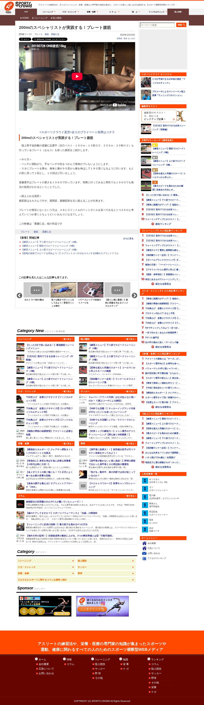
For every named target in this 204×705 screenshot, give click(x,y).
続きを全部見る (163, 284)
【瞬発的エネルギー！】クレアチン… (162, 392)
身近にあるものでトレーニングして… (162, 279)
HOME (25, 18)
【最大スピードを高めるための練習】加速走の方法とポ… (167, 188)
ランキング (157, 659)
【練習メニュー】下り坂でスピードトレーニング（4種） (49, 242)
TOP (26, 12)
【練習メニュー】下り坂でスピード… (162, 200)
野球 (153, 678)
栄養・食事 (91, 12)
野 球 (98, 673)
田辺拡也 (158, 513)
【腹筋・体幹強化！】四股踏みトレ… (162, 274)
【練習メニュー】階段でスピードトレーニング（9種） (48, 245)
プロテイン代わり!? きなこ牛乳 (160, 313)
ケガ (153, 691)
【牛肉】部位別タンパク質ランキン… (162, 388)
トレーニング (48, 12)
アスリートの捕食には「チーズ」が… (162, 359)
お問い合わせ (154, 553)
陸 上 (134, 12)
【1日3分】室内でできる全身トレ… (161, 209)
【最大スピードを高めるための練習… (162, 433)
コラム (113, 12)
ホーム (42, 659)
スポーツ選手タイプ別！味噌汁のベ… (162, 397)
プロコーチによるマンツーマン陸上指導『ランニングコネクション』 (168, 93)
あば (154, 529)
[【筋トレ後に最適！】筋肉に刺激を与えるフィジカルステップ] (117, 294)
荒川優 (164, 497)
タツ (158, 489)
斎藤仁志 (55, 34)
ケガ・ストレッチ (69, 12)
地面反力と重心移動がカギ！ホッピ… (162, 462)
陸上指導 (178, 12)
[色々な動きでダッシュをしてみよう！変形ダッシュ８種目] (63, 294)
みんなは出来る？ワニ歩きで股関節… (162, 452)
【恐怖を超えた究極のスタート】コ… (162, 428)
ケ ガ (126, 668)
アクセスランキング (157, 558)
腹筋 (47, 34)
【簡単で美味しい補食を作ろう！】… (162, 383)
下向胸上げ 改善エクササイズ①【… (162, 318)
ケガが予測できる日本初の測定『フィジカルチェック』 (168, 81)
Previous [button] (17, 294)
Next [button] (133, 294)
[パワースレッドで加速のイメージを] (90, 294)
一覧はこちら (46, 561)
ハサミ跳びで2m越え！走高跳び (160, 457)
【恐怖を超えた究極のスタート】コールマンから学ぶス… (168, 175)
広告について (154, 548)
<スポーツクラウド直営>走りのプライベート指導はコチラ (77, 132)
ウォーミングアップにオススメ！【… (162, 219)
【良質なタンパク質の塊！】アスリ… (162, 402)
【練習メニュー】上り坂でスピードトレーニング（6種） (49, 249)
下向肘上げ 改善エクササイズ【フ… (162, 323)
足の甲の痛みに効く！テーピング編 (161, 342)
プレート (38, 34)
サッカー (100, 668)
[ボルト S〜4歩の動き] (37, 294)
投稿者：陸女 (122, 38)
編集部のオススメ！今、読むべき (155, 115)
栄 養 (126, 664)
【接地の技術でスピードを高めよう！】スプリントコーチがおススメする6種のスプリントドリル (70, 253)
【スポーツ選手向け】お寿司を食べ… (162, 363)
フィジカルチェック (156, 12)
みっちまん (158, 481)
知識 (125, 659)
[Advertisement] (77, 121)
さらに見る (128, 238)
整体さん (154, 505)
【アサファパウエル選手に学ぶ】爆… (162, 269)
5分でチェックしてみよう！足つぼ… (162, 328)
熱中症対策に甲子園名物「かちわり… (162, 373)
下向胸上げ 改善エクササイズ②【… (162, 308)
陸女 (153, 521)
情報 (69, 659)
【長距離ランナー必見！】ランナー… (162, 255)
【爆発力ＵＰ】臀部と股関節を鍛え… (162, 250)
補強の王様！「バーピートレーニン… (162, 264)
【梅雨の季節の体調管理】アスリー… (162, 303)
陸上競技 (57, 18)
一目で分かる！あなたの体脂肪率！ (161, 332)
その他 (99, 678)
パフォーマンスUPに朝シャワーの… (162, 368)
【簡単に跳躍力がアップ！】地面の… (162, 204)
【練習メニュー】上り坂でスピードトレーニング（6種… (168, 163)
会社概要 (152, 543)
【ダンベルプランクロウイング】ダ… (162, 260)
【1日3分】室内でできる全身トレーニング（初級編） (169, 127)
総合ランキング (163, 224)
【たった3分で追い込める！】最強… (162, 195)
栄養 (153, 687)
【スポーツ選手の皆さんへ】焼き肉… (162, 378)
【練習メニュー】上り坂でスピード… (162, 423)
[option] (37, 294)
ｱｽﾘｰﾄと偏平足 (152, 337)
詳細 (45, 348)
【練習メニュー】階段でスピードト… (162, 418)
